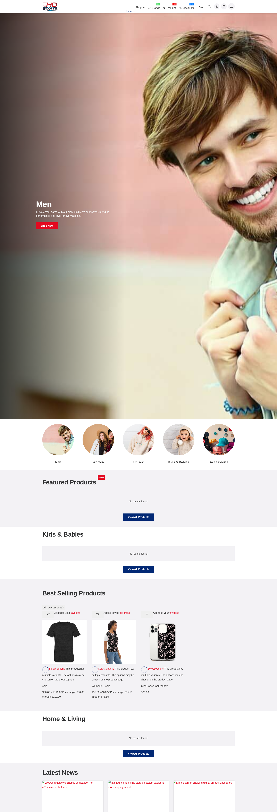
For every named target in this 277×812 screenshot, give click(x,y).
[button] (209, 6)
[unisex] (138, 439)
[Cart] (231, 6)
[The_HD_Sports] (50, 6)
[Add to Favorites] (48, 614)
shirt (44, 686)
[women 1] (98, 439)
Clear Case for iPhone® (154, 686)
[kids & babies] (178, 439)
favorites (75, 612)
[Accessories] (219, 439)
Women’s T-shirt (101, 686)
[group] (138, 216)
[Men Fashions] (58, 439)
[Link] (217, 6)
